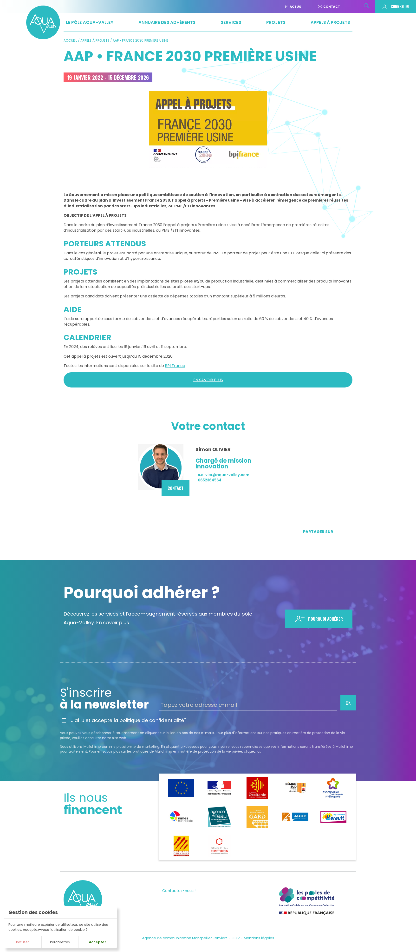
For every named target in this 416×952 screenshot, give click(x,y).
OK (348, 702)
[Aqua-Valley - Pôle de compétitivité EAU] (43, 37)
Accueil (70, 40)
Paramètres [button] (60, 942)
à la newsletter (104, 698)
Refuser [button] (22, 942)
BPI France (175, 365)
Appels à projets (94, 40)
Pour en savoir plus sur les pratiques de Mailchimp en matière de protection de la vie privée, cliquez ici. (175, 751)
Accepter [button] (97, 942)
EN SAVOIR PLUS (208, 380)
